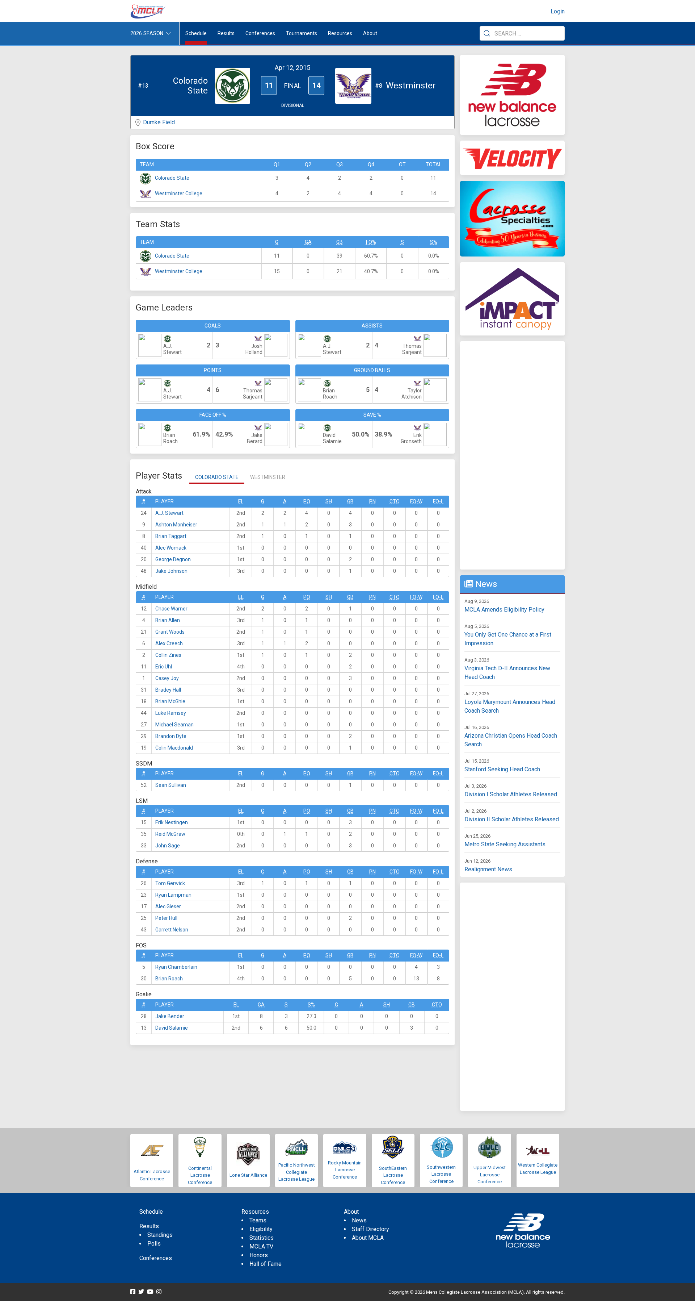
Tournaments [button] (301, 33)
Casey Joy (167, 678)
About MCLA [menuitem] (368, 1237)
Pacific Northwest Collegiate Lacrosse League (296, 1172)
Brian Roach (169, 978)
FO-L (438, 501)
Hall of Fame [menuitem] (265, 1263)
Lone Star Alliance (248, 1175)
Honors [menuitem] (258, 1255)
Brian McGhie (170, 701)
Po (306, 501)
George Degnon (173, 559)
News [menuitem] (359, 1220)
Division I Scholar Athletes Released (510, 794)
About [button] (370, 33)
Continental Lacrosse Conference (200, 1175)
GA (308, 242)
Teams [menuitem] (257, 1220)
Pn (372, 501)
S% (433, 242)
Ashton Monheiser (176, 525)
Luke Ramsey (170, 713)
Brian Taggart (170, 536)
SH (328, 501)
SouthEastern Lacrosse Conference (393, 1175)
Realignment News (488, 869)
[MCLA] (148, 11)
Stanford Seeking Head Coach (502, 769)
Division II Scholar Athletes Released (511, 819)
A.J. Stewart (169, 513)
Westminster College (178, 193)
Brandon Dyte (170, 736)
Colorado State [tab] (217, 477)
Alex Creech (169, 643)
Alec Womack (170, 548)
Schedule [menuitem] (196, 33)
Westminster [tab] (267, 477)
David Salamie (171, 1028)
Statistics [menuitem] (261, 1237)
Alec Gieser (168, 906)
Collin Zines (168, 655)
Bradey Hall (168, 690)
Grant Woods (170, 632)
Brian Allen (167, 620)
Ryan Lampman (173, 895)
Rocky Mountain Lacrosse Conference (345, 1170)
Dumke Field (159, 122)
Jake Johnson (171, 571)
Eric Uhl (163, 667)
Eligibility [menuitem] (261, 1229)
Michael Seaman (174, 724)
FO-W (416, 501)
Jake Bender (169, 1016)
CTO (394, 501)
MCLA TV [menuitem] (261, 1246)
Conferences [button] (260, 33)
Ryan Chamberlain (176, 967)
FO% (371, 242)
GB (339, 242)
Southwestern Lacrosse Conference (441, 1174)
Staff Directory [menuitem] (370, 1229)
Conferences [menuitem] (155, 1258)
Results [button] (226, 33)
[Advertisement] (512, 455)
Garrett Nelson (171, 930)
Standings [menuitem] (160, 1234)
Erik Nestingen (171, 822)
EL (241, 501)
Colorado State (172, 178)
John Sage (167, 845)
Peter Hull (166, 918)
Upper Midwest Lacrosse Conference (489, 1174)
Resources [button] (340, 33)
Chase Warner (171, 609)
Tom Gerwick (170, 883)
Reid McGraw (170, 834)
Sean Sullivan (170, 785)
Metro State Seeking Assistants (505, 844)
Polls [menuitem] (154, 1243)
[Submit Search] (487, 33)
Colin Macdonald (174, 748)
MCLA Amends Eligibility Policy (504, 609)
